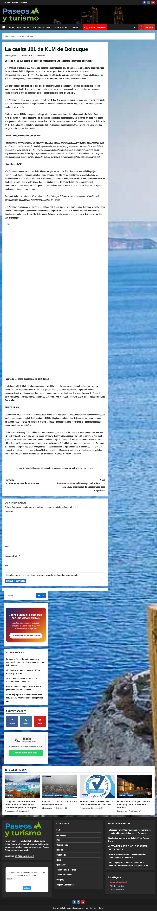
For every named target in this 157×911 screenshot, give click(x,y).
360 (58, 830)
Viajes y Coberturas (65, 885)
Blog (58, 840)
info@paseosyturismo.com (24, 855)
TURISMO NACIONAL (42, 27)
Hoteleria (122, 795)
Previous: (22, 482)
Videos (149, 27)
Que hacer (60, 865)
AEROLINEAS (61, 27)
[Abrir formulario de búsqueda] (135, 27)
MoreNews (89, 908)
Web (6, 565)
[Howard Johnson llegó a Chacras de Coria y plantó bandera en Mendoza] (134, 786)
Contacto (76, 27)
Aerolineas (61, 835)
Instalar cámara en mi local (26, 752)
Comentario (9, 511)
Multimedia (48, 795)
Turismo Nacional (64, 875)
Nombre (8, 546)
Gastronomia (62, 845)
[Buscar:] (21, 595)
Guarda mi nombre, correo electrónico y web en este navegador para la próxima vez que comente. (42, 575)
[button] (3, 27)
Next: (80, 485)
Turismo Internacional (66, 870)
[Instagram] (148, 2)
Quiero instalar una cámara (26, 636)
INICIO (11, 27)
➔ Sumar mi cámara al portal (117, 882)
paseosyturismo (12, 55)
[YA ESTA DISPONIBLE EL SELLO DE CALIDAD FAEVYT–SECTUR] (97, 786)
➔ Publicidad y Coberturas (116, 885)
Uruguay (60, 880)
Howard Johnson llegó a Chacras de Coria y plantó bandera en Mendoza (133, 804)
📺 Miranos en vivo (95, 27)
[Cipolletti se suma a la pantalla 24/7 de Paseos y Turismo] (59, 786)
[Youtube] (153, 2)
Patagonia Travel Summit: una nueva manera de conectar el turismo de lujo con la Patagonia (25, 662)
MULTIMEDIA (23, 27)
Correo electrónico (12, 555)
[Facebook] (144, 2)
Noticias (10, 795)
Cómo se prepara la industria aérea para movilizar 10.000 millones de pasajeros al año (24, 698)
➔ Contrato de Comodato (116, 889)
